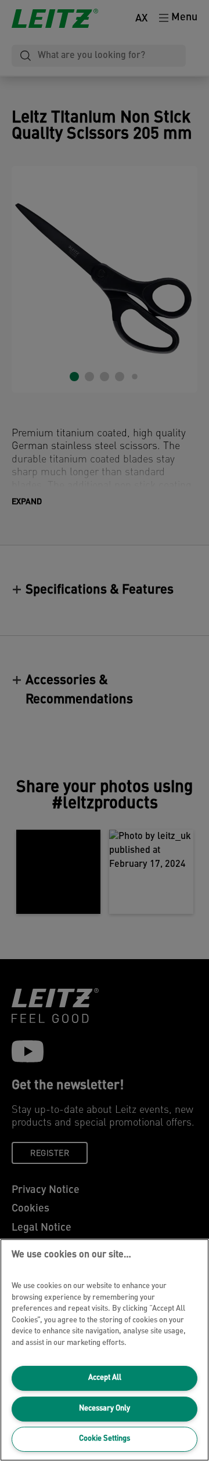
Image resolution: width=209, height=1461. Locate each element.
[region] (104, 1350)
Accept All (104, 1378)
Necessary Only (104, 1408)
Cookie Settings (104, 1438)
